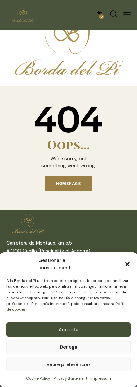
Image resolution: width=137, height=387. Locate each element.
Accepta (68, 329)
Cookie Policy (38, 378)
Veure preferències (69, 364)
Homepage (68, 183)
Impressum (100, 378)
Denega (68, 347)
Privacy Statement (70, 378)
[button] (127, 264)
